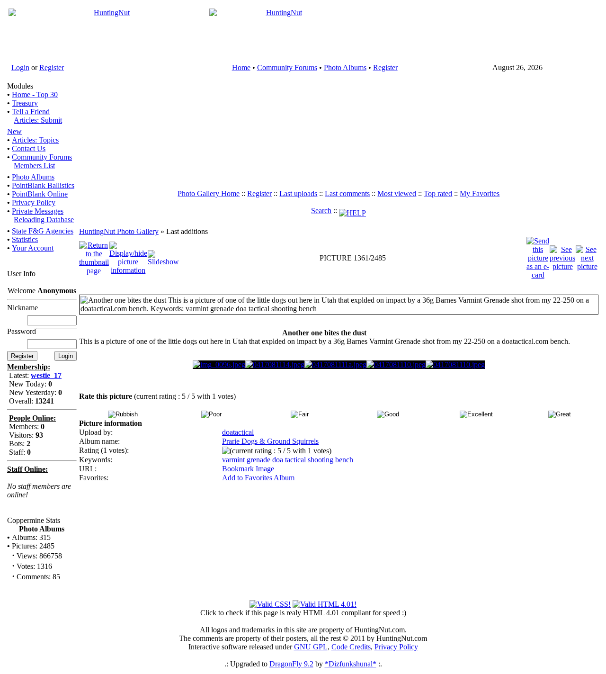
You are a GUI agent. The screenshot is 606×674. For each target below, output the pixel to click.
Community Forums (287, 67)
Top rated (438, 193)
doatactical (238, 432)
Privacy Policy (33, 202)
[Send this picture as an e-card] (537, 257)
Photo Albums (345, 67)
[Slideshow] (163, 257)
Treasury (25, 103)
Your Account (32, 248)
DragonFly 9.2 (291, 664)
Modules (20, 86)
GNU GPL (311, 647)
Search (321, 211)
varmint (233, 460)
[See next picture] (587, 257)
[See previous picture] (562, 257)
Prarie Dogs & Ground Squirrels (270, 441)
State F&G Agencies (42, 231)
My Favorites (479, 193)
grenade (258, 460)
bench (344, 460)
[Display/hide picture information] (128, 257)
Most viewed (396, 193)
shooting (320, 460)
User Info (21, 274)
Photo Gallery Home (209, 193)
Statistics (25, 239)
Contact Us (28, 148)
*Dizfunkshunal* (350, 664)
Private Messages (37, 211)
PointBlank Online (40, 194)
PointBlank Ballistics (43, 185)
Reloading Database (44, 220)
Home (241, 67)
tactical (295, 460)
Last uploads (298, 193)
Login (20, 67)
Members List (34, 166)
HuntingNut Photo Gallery (119, 231)
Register (51, 67)
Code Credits (351, 647)
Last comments (347, 193)
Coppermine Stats (33, 520)
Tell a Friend (31, 112)
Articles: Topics (35, 140)
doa (277, 460)
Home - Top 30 (35, 94)
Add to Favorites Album (258, 478)
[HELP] (352, 211)
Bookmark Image (248, 469)
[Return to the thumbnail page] (94, 257)
